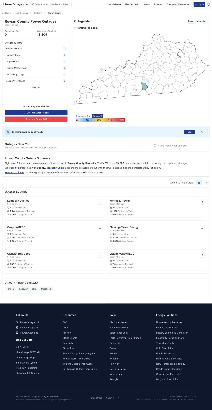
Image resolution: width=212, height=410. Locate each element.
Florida (113, 353)
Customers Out (83, 116)
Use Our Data (131, 4)
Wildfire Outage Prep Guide (78, 363)
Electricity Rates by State (170, 337)
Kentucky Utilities (56, 167)
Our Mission (115, 4)
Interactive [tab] (201, 21)
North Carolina (117, 369)
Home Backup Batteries (169, 322)
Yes (189, 132)
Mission (67, 332)
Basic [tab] (190, 21)
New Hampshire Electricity (170, 363)
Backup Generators (166, 327)
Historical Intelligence (28, 373)
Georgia (113, 379)
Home (8, 13)
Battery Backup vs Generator (172, 332)
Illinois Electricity (165, 353)
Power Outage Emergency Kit (79, 353)
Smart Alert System (26, 362)
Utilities (146, 4)
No (202, 132)
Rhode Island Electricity (169, 369)
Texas (112, 348)
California (114, 343)
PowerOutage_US (29, 322)
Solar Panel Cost (118, 332)
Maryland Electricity (167, 379)
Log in (201, 4)
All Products (22, 347)
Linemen (158, 4)
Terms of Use (96, 398)
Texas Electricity (165, 343)
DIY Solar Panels (118, 322)
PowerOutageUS (29, 327)
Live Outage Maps (26, 357)
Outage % (97, 116)
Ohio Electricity (164, 348)
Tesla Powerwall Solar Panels (125, 337)
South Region (22, 13)
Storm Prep (69, 348)
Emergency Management (179, 4)
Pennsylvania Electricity (169, 358)
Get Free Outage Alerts (38, 112)
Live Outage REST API (28, 352)
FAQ (65, 322)
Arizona (113, 358)
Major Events (70, 337)
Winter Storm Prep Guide (76, 358)
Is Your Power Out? (38, 119)
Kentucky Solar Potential (37, 106)
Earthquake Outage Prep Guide (80, 369)
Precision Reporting (26, 367)
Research (68, 343)
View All (36, 87)
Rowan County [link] (54, 13)
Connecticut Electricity (168, 374)
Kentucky (38, 13)
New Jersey (115, 374)
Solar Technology (118, 327)
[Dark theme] (208, 4)
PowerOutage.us (29, 332)
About (66, 327)
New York (114, 363)
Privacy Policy (112, 398)
